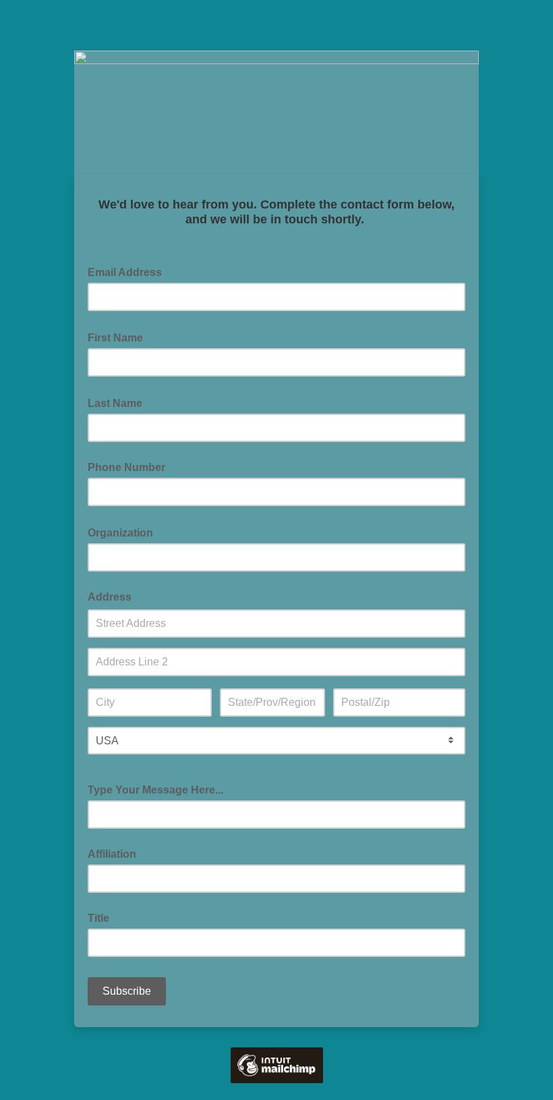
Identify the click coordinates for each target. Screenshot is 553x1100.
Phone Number (126, 467)
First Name (119, 336)
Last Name (119, 402)
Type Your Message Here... (155, 790)
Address (110, 597)
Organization (124, 531)
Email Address (129, 271)
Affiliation (112, 854)
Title (98, 918)
